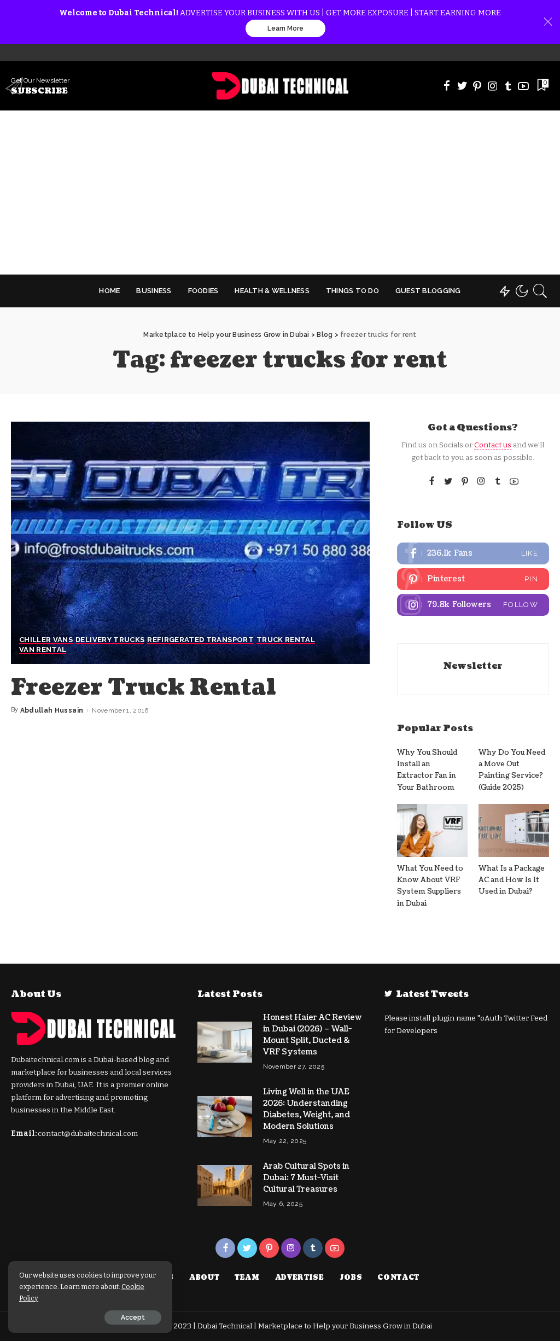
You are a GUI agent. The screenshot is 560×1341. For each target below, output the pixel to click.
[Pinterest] (477, 86)
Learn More (285, 28)
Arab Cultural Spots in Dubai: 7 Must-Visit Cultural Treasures (306, 1177)
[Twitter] (462, 86)
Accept (133, 1317)
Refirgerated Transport (200, 640)
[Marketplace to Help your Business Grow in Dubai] (280, 86)
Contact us (492, 445)
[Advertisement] (280, 192)
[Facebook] (446, 86)
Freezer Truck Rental (143, 687)
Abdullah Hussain (52, 710)
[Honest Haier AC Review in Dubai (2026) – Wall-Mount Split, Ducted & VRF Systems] (224, 1042)
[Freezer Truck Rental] (190, 543)
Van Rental (42, 650)
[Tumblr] (508, 86)
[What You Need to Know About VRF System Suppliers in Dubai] (432, 830)
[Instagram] (492, 86)
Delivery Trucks (109, 640)
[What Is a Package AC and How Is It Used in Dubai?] (514, 830)
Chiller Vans (46, 640)
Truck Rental (285, 640)
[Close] (547, 21)
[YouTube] (523, 86)
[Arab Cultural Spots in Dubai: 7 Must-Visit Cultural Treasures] (224, 1185)
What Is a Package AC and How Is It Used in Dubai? (512, 880)
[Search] (540, 291)
